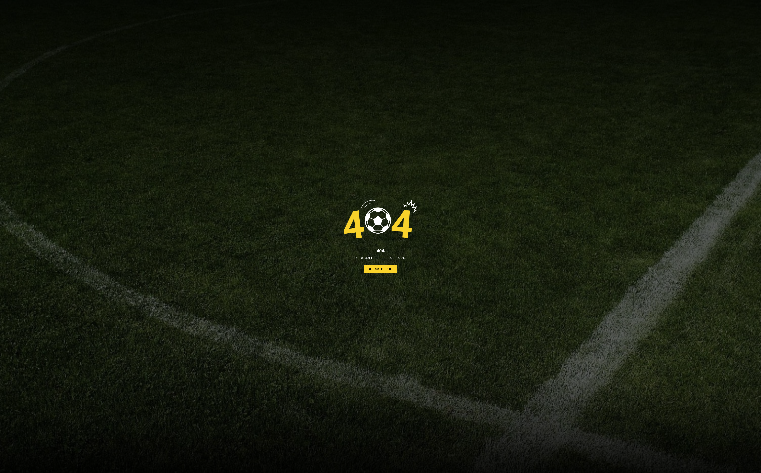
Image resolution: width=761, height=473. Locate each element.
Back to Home (381, 269)
